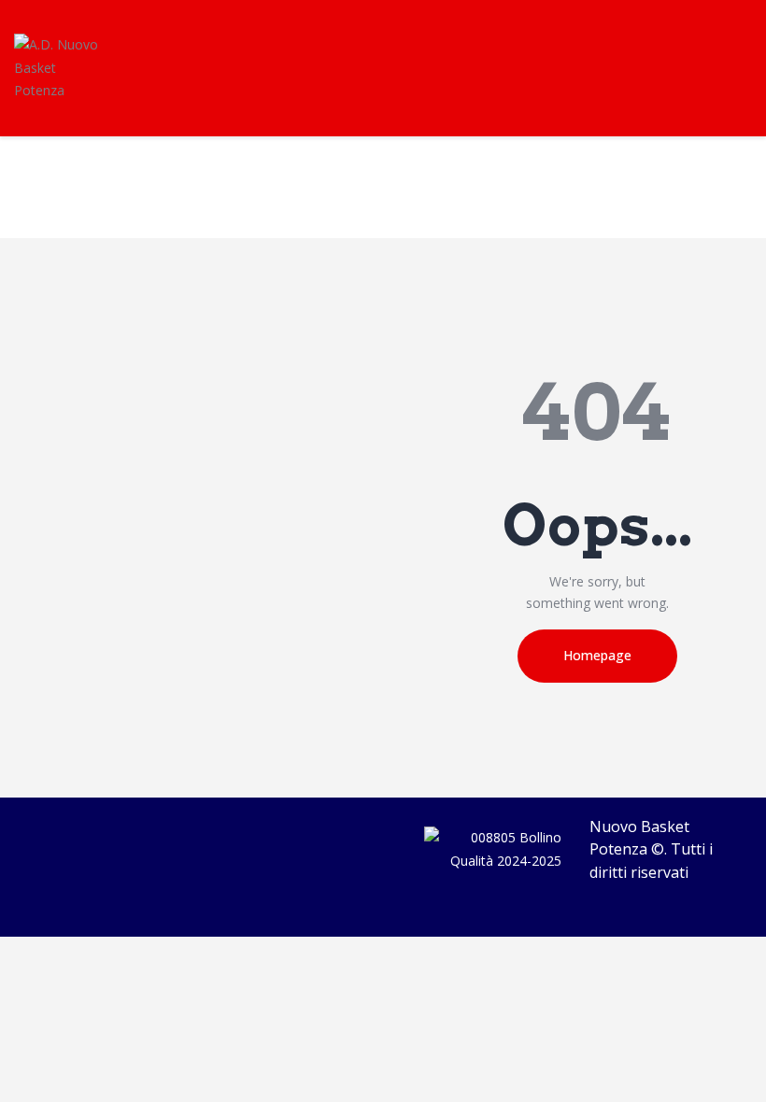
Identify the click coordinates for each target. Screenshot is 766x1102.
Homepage (597, 655)
